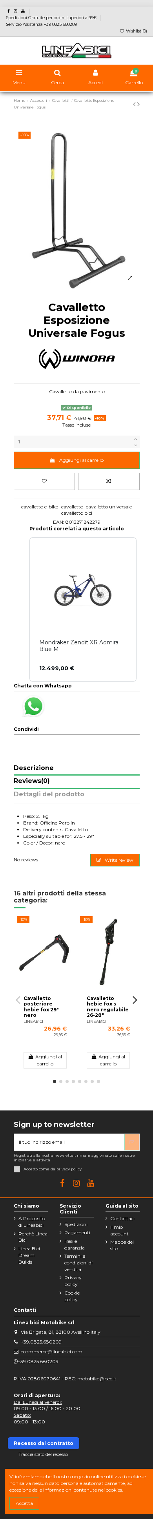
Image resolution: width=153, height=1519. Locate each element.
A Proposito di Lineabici (31, 1221)
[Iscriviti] (131, 1142)
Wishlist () (136, 31)
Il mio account (119, 1230)
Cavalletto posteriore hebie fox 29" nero (41, 1006)
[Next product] (138, 104)
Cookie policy (72, 1296)
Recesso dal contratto (43, 1443)
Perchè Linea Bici (32, 1237)
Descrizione (34, 768)
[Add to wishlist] (44, 481)
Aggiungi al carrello (81, 460)
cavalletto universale (109, 507)
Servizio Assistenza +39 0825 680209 (41, 24)
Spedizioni (75, 1224)
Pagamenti (77, 1232)
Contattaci (122, 1218)
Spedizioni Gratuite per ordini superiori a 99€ (52, 17)
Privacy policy (73, 1281)
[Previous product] (135, 104)
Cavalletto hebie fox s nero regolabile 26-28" (108, 1006)
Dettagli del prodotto (49, 794)
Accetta (24, 1503)
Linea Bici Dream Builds (29, 1255)
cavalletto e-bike (39, 507)
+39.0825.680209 (41, 1342)
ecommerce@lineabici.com (51, 1351)
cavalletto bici (76, 513)
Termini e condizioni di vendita (78, 1262)
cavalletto (72, 507)
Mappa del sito (122, 1245)
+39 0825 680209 (38, 1361)
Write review (118, 860)
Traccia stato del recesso (43, 1454)
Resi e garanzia (74, 1244)
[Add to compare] (109, 481)
